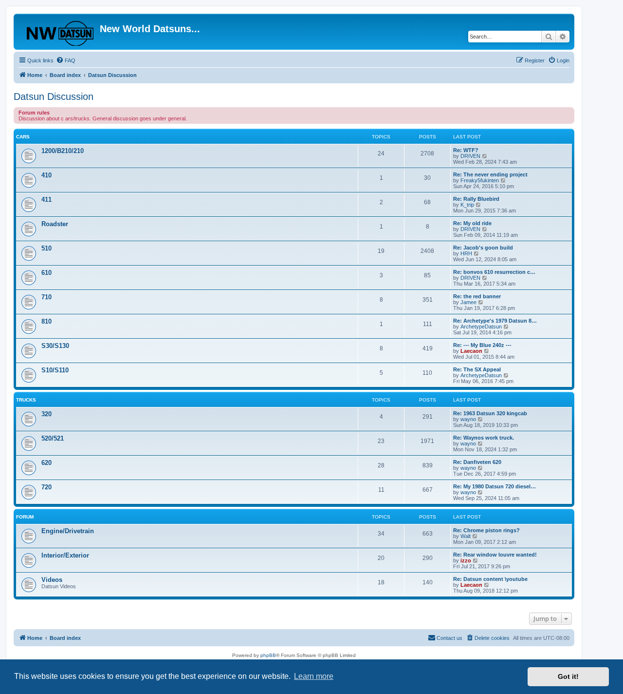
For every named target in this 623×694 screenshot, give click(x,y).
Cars (23, 136)
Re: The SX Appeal (477, 369)
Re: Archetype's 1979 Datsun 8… (495, 321)
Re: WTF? (465, 150)
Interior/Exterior (65, 555)
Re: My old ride (472, 223)
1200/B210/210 (62, 150)
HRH (466, 253)
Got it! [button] (568, 676)
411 (46, 199)
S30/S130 (55, 345)
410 (46, 175)
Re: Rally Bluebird (476, 199)
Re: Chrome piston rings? (486, 530)
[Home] (58, 31)
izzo (465, 560)
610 (46, 272)
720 (46, 487)
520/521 (52, 438)
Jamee (468, 302)
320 (46, 414)
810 (46, 321)
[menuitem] (65, 60)
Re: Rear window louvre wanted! (495, 555)
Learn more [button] (313, 676)
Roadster (54, 224)
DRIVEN (470, 156)
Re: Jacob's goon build (483, 248)
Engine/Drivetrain (67, 531)
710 (46, 297)
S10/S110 (55, 370)
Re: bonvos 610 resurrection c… (494, 272)
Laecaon (471, 351)
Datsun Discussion (53, 96)
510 (46, 248)
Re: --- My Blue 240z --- (482, 345)
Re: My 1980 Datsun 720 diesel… (494, 486)
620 (46, 462)
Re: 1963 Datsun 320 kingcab (490, 413)
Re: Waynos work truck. (483, 438)
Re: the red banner (477, 296)
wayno (468, 419)
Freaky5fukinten (479, 180)
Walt (465, 536)
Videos (51, 579)
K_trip (467, 205)
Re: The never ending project (490, 174)
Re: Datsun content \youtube (490, 579)
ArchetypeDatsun (481, 326)
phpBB (268, 655)
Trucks (26, 400)
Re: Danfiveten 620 (477, 462)
